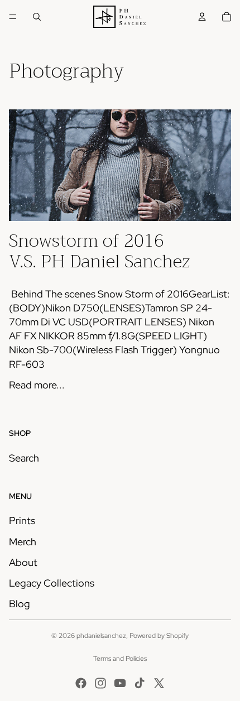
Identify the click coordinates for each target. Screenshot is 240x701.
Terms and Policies (120, 658)
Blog (19, 603)
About (23, 562)
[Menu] (13, 17)
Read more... (37, 384)
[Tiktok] (139, 683)
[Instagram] (100, 683)
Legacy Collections (51, 583)
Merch (22, 541)
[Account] (202, 16)
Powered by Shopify (159, 635)
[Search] (37, 16)
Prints (22, 520)
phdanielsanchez (101, 635)
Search (24, 458)
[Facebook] (81, 683)
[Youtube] (120, 683)
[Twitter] (159, 683)
